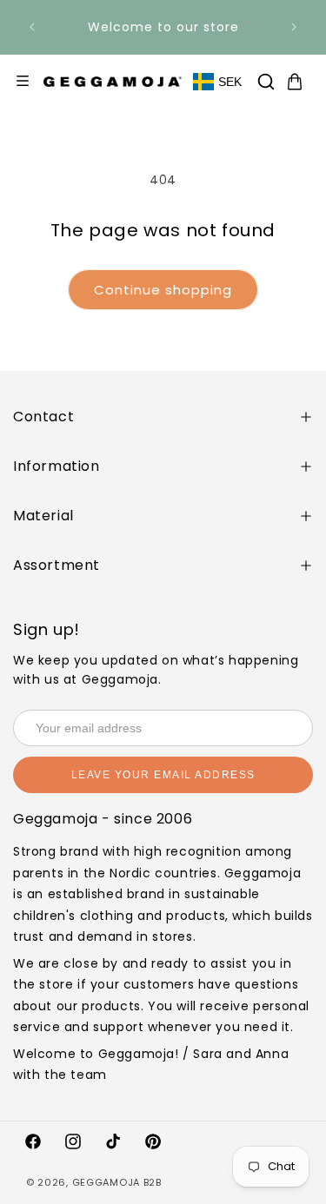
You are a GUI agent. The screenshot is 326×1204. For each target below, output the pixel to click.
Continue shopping (163, 290)
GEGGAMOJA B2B (117, 1182)
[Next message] (294, 27)
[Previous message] (32, 27)
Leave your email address (163, 775)
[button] (266, 81)
